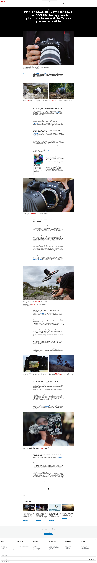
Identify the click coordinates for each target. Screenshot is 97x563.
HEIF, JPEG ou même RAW (51, 251)
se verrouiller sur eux (51, 236)
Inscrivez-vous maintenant (48, 534)
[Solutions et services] (58, 3)
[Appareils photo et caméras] (40, 3)
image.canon (47, 406)
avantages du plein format (51, 150)
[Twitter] (93, 559)
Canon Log (37, 335)
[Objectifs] (43, 3)
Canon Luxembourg (4, 559)
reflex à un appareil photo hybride (42, 116)
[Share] (48, 489)
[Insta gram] (89, 559)
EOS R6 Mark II (47, 73)
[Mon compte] (95, 1)
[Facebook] (87, 559)
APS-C (52, 149)
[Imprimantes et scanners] (51, 3)
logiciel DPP (42, 254)
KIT (48, 9)
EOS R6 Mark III (38, 73)
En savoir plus (26, 520)
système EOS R (58, 112)
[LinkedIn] (91, 559)
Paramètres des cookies (61, 557)
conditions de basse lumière (37, 259)
